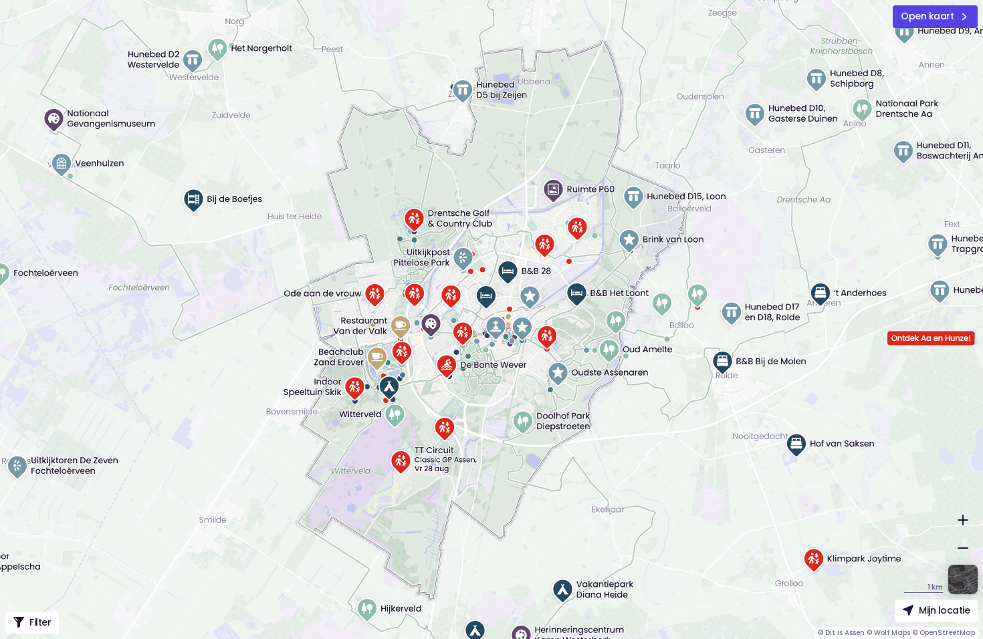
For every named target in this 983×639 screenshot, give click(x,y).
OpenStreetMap (947, 633)
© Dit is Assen (841, 633)
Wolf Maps (892, 633)
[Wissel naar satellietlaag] (963, 579)
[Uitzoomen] (963, 548)
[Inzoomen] (963, 520)
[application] (491, 319)
